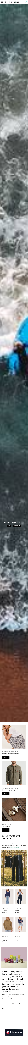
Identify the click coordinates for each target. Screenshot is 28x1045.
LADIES (10, 527)
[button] (2, 2)
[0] (25, 2)
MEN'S (17, 527)
